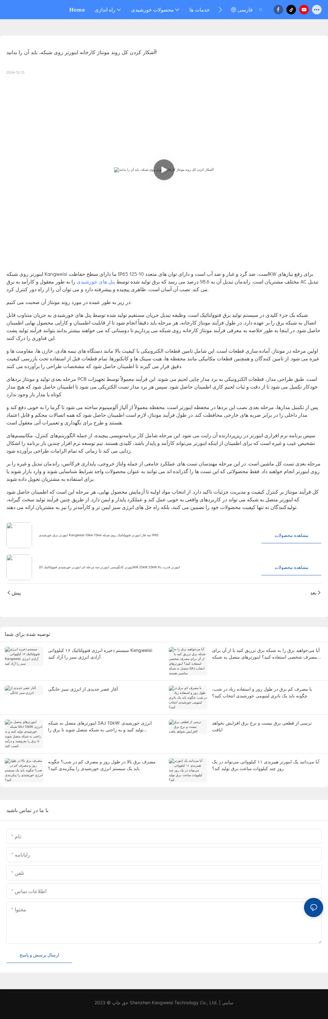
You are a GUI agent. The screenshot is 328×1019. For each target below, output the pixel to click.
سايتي (228, 1002)
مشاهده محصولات (291, 535)
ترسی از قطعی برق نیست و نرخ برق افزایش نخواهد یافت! (262, 726)
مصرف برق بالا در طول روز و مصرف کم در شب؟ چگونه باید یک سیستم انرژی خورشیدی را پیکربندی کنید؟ (102, 765)
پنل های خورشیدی (96, 281)
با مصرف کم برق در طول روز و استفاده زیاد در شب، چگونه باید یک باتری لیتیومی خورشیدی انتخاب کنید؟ (262, 692)
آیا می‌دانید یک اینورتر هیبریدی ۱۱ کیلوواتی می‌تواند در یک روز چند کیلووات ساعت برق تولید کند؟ (265, 765)
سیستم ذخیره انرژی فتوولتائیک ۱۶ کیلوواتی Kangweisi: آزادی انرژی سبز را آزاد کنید (100, 653)
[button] (220, 9)
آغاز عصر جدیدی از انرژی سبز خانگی (83, 689)
